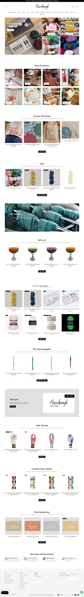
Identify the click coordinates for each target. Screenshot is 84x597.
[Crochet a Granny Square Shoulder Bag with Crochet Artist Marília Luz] (51, 132)
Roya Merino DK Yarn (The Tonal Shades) (14, 187)
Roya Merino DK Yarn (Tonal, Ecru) (70, 187)
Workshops (72, 12)
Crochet (19, 12)
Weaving (48, 12)
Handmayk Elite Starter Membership (13, 536)
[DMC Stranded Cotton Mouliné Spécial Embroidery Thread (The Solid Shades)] (13, 439)
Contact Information (8, 583)
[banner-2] (70, 27)
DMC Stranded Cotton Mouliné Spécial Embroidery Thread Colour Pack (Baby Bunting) (32, 493)
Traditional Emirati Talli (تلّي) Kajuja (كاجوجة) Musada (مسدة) (13, 265)
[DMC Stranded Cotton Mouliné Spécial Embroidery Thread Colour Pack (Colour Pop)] (70, 482)
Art (75, 12)
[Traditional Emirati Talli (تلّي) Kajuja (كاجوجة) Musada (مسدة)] (13, 254)
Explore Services (14, 221)
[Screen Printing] (70, 96)
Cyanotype (60, 12)
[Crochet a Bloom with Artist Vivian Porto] (32, 132)
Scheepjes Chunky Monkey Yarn (32, 333)
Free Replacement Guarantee (24, 583)
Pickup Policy (21, 578)
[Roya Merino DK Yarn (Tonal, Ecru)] (70, 177)
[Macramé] (13, 96)
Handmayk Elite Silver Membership (51, 536)
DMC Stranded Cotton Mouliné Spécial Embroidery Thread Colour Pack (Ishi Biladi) (13, 493)
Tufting (32, 12)
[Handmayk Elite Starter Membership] (13, 526)
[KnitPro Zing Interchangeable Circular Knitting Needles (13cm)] (32, 363)
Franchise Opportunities (9, 581)
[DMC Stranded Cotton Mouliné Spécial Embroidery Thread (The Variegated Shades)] (32, 439)
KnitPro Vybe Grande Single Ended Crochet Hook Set (70, 309)
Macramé (37, 12)
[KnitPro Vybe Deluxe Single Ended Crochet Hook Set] (51, 298)
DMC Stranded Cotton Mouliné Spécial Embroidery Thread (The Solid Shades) (13, 450)
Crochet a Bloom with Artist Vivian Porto (32, 144)
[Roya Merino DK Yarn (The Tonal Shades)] (13, 177)
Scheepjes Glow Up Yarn (70, 333)
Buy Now (12, 406)
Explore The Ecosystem (42, 380)
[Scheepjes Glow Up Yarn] (70, 323)
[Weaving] (51, 96)
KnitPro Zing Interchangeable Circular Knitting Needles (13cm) (32, 374)
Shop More (42, 456)
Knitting (24, 12)
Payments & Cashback (23, 574)
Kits (63, 12)
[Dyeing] (51, 77)
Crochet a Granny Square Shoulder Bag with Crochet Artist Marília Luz (51, 145)
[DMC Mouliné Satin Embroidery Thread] (70, 439)
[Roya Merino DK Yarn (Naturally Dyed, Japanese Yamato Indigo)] (51, 177)
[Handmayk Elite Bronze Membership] (32, 526)
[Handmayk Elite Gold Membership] (70, 526)
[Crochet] (13, 77)
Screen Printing (54, 12)
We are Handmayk (8, 574)
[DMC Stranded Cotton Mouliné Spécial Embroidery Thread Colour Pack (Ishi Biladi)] (13, 482)
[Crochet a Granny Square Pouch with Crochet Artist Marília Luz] (13, 132)
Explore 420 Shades (42, 195)
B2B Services (42, 14)
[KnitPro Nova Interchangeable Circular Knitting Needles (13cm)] (13, 363)
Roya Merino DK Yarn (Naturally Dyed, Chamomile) (32, 188)
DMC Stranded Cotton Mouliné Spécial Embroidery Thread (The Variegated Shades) (32, 450)
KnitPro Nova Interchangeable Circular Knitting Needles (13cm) (14, 374)
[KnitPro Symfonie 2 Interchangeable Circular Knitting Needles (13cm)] (70, 363)
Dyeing (28, 12)
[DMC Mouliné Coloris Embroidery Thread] (51, 439)
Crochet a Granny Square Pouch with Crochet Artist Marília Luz (13, 145)
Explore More (42, 151)
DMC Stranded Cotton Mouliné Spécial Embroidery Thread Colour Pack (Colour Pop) (70, 493)
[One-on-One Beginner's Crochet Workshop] (70, 130)
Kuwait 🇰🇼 (35, 574)
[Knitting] (32, 77)
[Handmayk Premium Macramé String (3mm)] (51, 323)
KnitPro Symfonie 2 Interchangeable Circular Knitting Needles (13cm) (70, 374)
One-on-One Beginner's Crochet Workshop (70, 140)
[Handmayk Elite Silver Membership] (51, 526)
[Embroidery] (32, 96)
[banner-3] (51, 45)
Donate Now (51, 33)
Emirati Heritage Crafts (12, 12)
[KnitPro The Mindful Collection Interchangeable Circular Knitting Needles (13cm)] (51, 363)
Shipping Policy (22, 576)
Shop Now (10, 30)
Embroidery (43, 12)
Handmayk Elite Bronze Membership (32, 536)
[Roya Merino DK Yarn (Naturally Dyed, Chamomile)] (32, 177)
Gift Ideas (67, 12)
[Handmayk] (42, 6)
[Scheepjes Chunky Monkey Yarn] (32, 323)
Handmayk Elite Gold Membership (70, 536)
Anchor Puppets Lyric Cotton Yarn (13, 333)
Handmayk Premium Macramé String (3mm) (51, 333)
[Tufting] (70, 77)
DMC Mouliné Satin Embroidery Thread (70, 449)
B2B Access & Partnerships (9, 579)
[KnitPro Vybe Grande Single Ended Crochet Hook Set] (70, 298)
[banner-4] (70, 45)
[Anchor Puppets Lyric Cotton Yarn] (13, 323)
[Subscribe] (78, 578)
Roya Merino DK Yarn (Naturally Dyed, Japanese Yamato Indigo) (51, 188)
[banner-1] (51, 27)
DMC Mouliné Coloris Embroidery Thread (51, 449)
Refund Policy (21, 579)
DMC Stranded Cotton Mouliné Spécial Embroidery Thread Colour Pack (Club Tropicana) (51, 493)
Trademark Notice (22, 586)
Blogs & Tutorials (22, 588)
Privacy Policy (21, 581)
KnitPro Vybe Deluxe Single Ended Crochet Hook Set (51, 309)
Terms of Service (22, 584)
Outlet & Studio (7, 576)
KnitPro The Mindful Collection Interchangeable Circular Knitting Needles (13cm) (51, 374)
